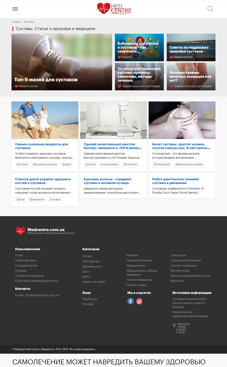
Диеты (86, 276)
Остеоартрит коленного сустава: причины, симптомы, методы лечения (139, 74)
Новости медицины (140, 279)
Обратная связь (26, 260)
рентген (90, 164)
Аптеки (87, 256)
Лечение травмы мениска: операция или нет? (190, 76)
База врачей (90, 261)
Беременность (92, 266)
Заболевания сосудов (189, 164)
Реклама (20, 270)
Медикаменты (136, 265)
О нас (19, 255)
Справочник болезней (186, 260)
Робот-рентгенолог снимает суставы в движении (175, 181)
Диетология (37, 199)
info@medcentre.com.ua (42, 295)
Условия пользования (29, 275)
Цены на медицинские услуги (190, 275)
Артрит (66, 164)
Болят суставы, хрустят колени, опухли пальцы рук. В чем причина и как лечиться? (181, 148)
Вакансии (177, 281)
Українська (89, 299)
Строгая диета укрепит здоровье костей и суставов (43, 181)
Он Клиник (130, 164)
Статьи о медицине (184, 265)
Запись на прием (93, 281)
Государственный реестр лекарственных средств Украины (189, 303)
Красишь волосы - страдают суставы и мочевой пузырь (107, 181)
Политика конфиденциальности (36, 281)
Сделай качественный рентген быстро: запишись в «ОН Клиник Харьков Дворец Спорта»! (111, 148)
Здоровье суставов (45, 164)
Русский (87, 304)
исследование (109, 164)
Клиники (132, 255)
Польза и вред (136, 285)
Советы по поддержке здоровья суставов (189, 49)
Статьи (16, 22)
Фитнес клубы (180, 270)
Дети (85, 271)
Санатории (178, 255)
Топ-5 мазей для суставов (46, 79)
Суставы (22, 164)
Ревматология (27, 86)
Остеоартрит (162, 164)
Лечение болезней (139, 260)
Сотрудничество (26, 265)
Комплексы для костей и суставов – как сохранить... (138, 47)
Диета (20, 199)
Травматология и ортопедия (141, 86)
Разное (126, 57)
